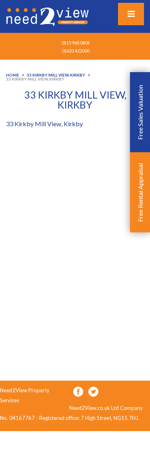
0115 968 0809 (76, 42)
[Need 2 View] (48, 16)
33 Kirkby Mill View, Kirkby (44, 123)
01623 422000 (75, 50)
